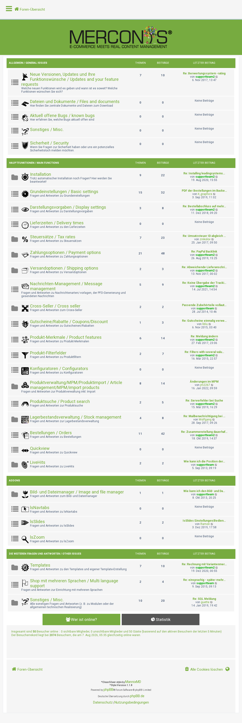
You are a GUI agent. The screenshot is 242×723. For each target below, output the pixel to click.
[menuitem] (203, 669)
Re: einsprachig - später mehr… (204, 580)
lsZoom (37, 537)
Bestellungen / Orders (51, 432)
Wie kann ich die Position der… (204, 461)
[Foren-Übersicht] (121, 37)
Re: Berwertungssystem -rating (204, 73)
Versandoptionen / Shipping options (64, 268)
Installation (40, 174)
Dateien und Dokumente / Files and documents (75, 101)
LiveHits (37, 462)
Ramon (205, 524)
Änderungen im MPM (204, 381)
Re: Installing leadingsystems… (204, 173)
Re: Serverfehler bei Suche (204, 400)
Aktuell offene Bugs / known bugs (62, 115)
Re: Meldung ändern (204, 336)
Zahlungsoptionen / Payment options (65, 252)
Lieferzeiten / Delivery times (57, 222)
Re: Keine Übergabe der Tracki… (204, 283)
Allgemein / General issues (28, 62)
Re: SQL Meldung (204, 599)
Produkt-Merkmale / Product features (66, 337)
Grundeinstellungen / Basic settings (64, 191)
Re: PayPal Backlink (204, 251)
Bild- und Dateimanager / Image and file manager (77, 491)
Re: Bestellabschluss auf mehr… (204, 206)
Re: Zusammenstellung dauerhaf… (204, 432)
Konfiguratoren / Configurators (59, 368)
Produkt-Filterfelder (48, 352)
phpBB (108, 689)
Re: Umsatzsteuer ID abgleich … (204, 236)
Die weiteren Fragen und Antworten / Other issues (45, 553)
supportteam (205, 308)
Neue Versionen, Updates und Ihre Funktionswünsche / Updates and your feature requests (70, 79)
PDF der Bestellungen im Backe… (204, 190)
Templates (40, 565)
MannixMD (133, 682)
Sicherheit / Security (49, 142)
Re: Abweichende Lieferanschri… (204, 267)
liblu (205, 324)
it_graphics (205, 194)
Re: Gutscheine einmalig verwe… (204, 320)
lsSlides (37, 521)
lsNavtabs (39, 507)
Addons (14, 480)
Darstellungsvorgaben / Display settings (68, 207)
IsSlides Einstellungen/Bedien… (204, 520)
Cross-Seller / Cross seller (55, 305)
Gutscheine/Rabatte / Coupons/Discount (69, 321)
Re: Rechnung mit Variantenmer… (204, 564)
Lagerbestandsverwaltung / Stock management (75, 417)
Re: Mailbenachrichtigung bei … (204, 416)
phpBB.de (137, 696)
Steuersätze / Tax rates (52, 236)
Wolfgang (205, 419)
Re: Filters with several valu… (204, 352)
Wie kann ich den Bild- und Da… (204, 491)
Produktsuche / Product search (60, 401)
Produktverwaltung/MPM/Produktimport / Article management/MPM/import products (76, 385)
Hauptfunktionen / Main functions (34, 162)
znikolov (205, 239)
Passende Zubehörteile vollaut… (204, 305)
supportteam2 (205, 76)
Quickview (40, 448)
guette (205, 602)
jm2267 (205, 385)
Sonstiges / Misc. (47, 129)
